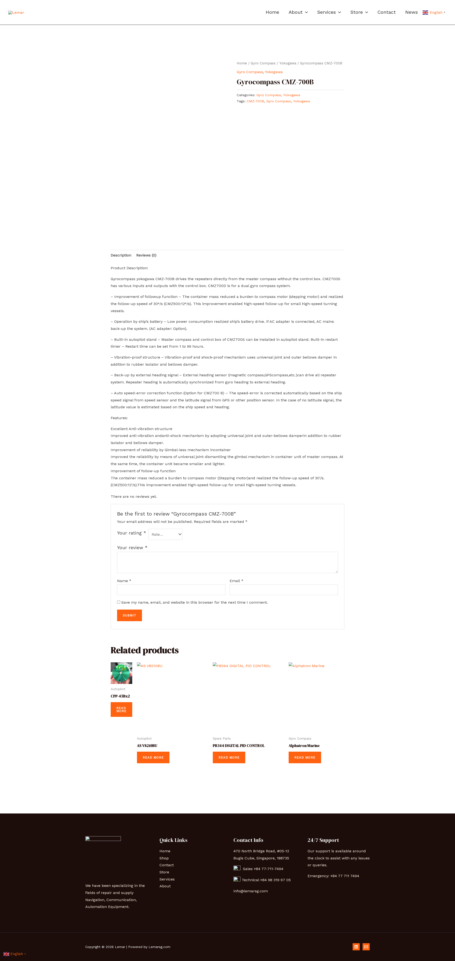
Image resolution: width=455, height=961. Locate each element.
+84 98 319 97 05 (276, 880)
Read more (121, 709)
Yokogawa (287, 63)
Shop (164, 858)
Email (236, 581)
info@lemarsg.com (250, 891)
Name (124, 581)
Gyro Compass (263, 63)
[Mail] (366, 946)
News (411, 12)
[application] (305, 12)
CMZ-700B (255, 101)
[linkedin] (356, 946)
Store (356, 12)
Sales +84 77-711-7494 (262, 869)
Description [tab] (121, 255)
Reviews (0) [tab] (146, 255)
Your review (132, 547)
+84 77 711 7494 (344, 876)
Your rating (131, 533)
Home (272, 12)
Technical (251, 880)
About (296, 12)
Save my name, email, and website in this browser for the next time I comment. (194, 602)
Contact (387, 12)
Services (326, 12)
